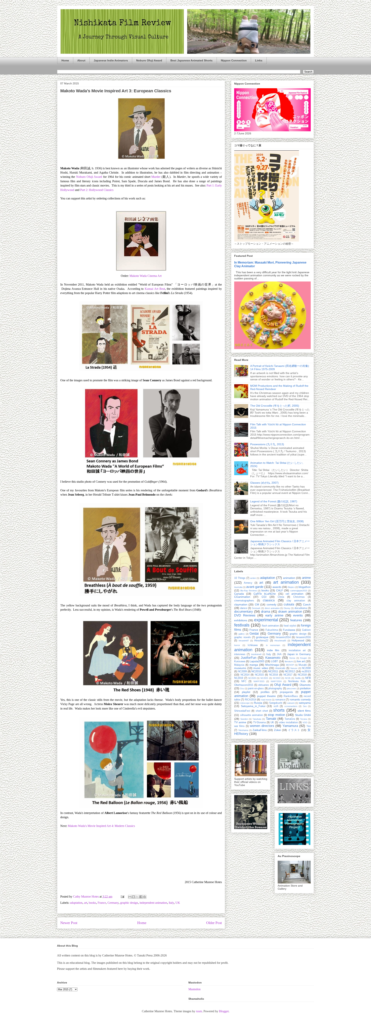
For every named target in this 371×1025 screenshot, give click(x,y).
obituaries (263, 685)
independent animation (153, 902)
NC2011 (273, 671)
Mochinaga (272, 664)
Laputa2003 (257, 661)
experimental (266, 619)
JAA (279, 654)
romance (280, 699)
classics (269, 600)
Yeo (308, 726)
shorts (279, 710)
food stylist (290, 625)
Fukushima (271, 630)
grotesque (262, 637)
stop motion (276, 715)
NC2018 (302, 674)
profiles (265, 692)
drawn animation (290, 611)
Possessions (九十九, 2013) (267, 444)
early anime (274, 615)
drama (265, 611)
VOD (305, 722)
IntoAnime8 (256, 654)
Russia (258, 702)
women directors (262, 726)
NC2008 (306, 668)
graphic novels (242, 637)
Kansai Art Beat (155, 288)
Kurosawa (239, 661)
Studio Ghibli (303, 714)
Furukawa (289, 629)
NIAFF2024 (276, 681)
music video (260, 668)
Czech (307, 604)
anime (306, 578)
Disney (287, 608)
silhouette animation (251, 715)
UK (177, 902)
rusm (199, 1011)
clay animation (296, 600)
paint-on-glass (256, 688)
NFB (308, 677)
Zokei (277, 730)
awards (276, 586)
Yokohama (243, 730)
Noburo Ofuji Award (149, 60)
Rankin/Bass (291, 696)
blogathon (305, 586)
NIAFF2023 (259, 681)
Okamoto (305, 684)
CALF (279, 590)
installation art (297, 650)
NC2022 (277, 678)
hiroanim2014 (283, 637)
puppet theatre (266, 696)
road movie (266, 700)
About (81, 60)
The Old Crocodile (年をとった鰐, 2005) (274, 405)
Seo (305, 706)
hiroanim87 (244, 640)
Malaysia (239, 665)
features (296, 620)
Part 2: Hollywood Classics (96, 190)
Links (258, 60)
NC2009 (242, 671)
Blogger (224, 1011)
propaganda (286, 692)
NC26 (287, 678)
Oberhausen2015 (243, 685)
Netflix (298, 678)
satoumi (290, 703)
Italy (171, 902)
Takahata (257, 719)
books (92, 902)
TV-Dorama (259, 722)
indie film (273, 650)
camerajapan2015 (298, 590)
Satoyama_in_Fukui (253, 706)
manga (253, 664)
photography (275, 688)
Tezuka (303, 719)
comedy (271, 604)
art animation (286, 582)
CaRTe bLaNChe (265, 593)
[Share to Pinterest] (144, 897)
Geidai (254, 633)
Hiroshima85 (280, 640)
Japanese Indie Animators (111, 60)
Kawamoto (272, 658)
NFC (243, 681)
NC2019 (238, 678)
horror (237, 645)
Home (65, 60)
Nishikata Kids (297, 681)
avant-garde (254, 587)
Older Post (214, 923)
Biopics (291, 587)
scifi (276, 706)
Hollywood (298, 640)
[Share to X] (137, 897)
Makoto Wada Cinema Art (145, 275)
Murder (155, 176)
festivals (241, 625)
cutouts (289, 604)
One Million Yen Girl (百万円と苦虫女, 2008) (277, 521)
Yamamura (290, 726)
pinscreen (291, 688)
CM (257, 604)
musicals (280, 668)
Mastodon (194, 989)
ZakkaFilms (260, 730)
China (281, 597)
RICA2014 (250, 699)
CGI (264, 596)
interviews (239, 654)
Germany (113, 902)
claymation (240, 604)
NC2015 (259, 674)
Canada (239, 593)
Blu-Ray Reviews (248, 590)
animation (289, 577)
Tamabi (271, 719)
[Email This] (130, 897)
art (85, 902)
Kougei (303, 658)
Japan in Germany (299, 654)
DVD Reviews (244, 615)
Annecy (248, 583)
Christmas (299, 597)
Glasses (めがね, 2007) (264, 482)
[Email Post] (122, 896)
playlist (246, 692)
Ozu (242, 688)
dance (243, 608)
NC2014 (245, 674)
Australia (238, 587)
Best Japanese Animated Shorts (191, 60)
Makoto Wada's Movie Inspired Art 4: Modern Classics (101, 825)
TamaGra (290, 719)
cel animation (294, 593)
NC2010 (256, 671)
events (298, 615)
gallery (241, 634)
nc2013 (306, 671)
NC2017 (287, 674)
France (102, 902)
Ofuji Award (282, 685)
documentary (243, 611)
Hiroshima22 (261, 640)
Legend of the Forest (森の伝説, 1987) (273, 501)
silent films (304, 710)
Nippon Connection (234, 60)
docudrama (300, 608)
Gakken (306, 630)
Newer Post (68, 923)
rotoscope (245, 703)
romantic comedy (300, 699)
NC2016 (273, 674)
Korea (292, 658)
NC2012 (290, 671)
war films (239, 726)
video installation (288, 722)
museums (240, 668)
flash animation (270, 625)
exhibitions (240, 620)
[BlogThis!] (133, 897)
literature (289, 661)
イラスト (294, 730)
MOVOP (290, 665)
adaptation (76, 902)
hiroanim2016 (303, 637)
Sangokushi (275, 703)
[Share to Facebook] (141, 897)
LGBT (274, 661)
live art (301, 661)
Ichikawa (253, 645)
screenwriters (290, 706)
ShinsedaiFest (242, 711)
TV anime (240, 722)
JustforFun (248, 658)
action (253, 578)
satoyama (305, 702)
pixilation (305, 688)
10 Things (239, 578)
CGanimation (242, 596)
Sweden (244, 719)
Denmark (256, 608)
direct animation (272, 608)
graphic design (129, 902)
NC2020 (252, 678)
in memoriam (273, 645)
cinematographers (244, 600)
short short (262, 711)
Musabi (303, 665)
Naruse (293, 668)
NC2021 (264, 678)
